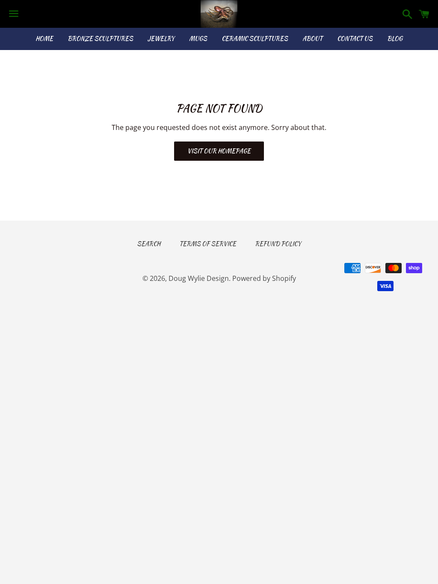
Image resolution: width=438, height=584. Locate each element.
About (312, 38)
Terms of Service (207, 243)
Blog (394, 38)
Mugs (198, 38)
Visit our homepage (219, 151)
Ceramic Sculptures (255, 38)
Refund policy (278, 243)
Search (148, 243)
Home (44, 38)
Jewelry (161, 38)
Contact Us (355, 38)
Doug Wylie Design (199, 278)
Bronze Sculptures (100, 38)
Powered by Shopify (264, 278)
